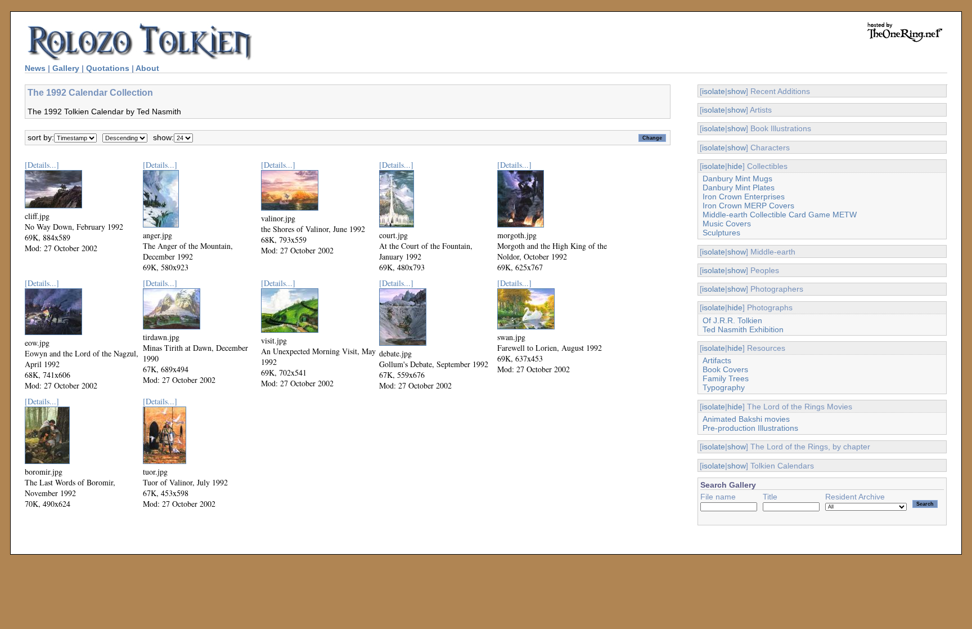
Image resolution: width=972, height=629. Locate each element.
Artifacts (717, 360)
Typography (724, 387)
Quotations (107, 68)
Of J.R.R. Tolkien (732, 320)
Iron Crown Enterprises (744, 196)
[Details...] (42, 164)
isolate (713, 91)
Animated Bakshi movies (746, 418)
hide (734, 166)
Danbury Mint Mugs (737, 178)
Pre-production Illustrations (750, 427)
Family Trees (726, 378)
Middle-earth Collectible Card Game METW (780, 214)
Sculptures (721, 232)
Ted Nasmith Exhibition (743, 329)
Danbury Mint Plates (739, 187)
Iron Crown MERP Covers (748, 205)
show (736, 91)
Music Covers (727, 223)
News (35, 68)
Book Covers (725, 369)
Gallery (65, 68)
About (147, 68)
